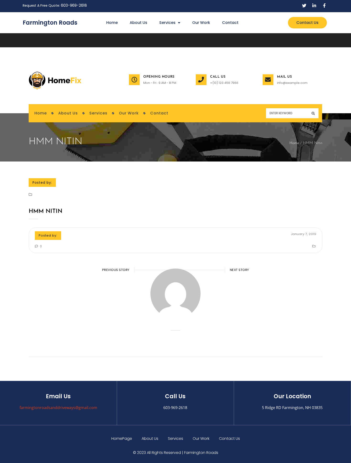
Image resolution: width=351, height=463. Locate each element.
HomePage (121, 438)
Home (112, 22)
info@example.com (292, 83)
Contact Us (229, 438)
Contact (230, 22)
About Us (138, 22)
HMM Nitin (45, 211)
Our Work (201, 22)
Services (167, 22)
